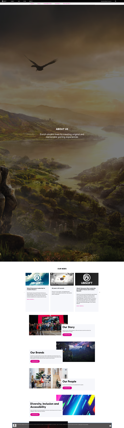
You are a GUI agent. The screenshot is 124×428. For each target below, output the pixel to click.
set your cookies (85, 424)
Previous (24, 292)
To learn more (80, 424)
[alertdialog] (62, 425)
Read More (30, 299)
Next (99, 292)
